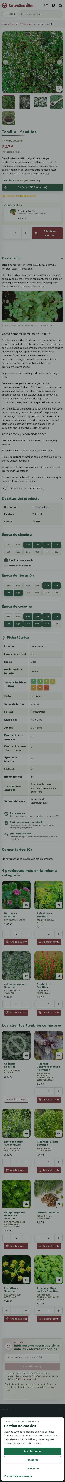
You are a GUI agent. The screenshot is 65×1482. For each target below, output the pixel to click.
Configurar (32, 1468)
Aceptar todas (32, 1451)
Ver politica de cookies (18, 1476)
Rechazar (32, 1460)
